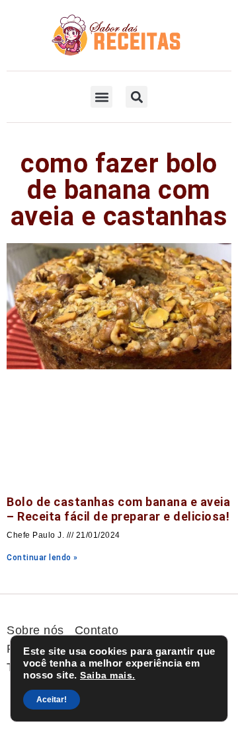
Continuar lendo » (42, 557)
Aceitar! (51, 699)
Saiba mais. (108, 675)
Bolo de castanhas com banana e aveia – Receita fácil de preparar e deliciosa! (118, 509)
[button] (101, 97)
